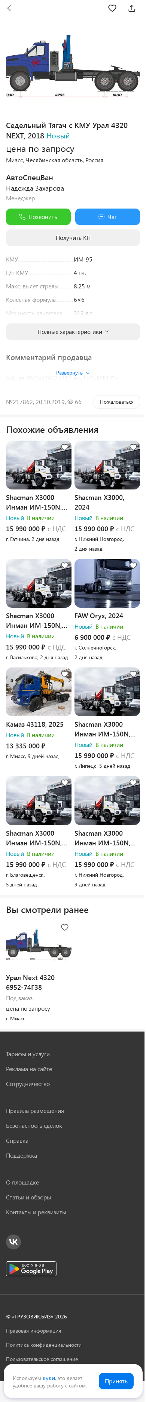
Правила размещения (35, 1110)
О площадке (22, 1182)
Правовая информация (33, 1330)
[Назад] (9, 8)
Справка (17, 1140)
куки (49, 1377)
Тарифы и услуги (28, 1054)
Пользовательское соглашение (42, 1358)
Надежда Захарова (35, 188)
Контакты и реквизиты (36, 1212)
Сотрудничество (28, 1084)
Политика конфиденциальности (44, 1344)
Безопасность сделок (34, 1125)
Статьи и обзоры (28, 1197)
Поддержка (21, 1155)
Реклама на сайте (29, 1069)
